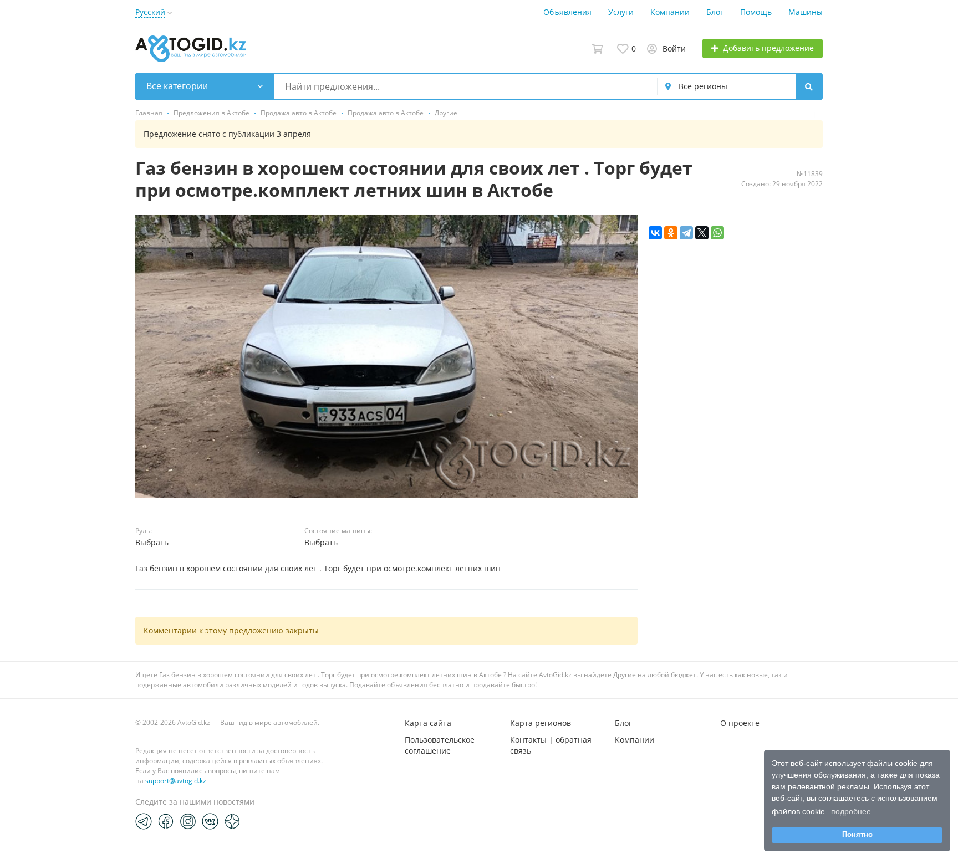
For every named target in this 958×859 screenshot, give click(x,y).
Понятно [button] (857, 834)
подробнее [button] (851, 811)
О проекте (740, 723)
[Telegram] (686, 232)
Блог (714, 12)
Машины (805, 12)
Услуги (621, 12)
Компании (670, 12)
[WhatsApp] (717, 232)
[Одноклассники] (670, 232)
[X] (702, 232)
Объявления (567, 12)
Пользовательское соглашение (440, 745)
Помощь (756, 12)
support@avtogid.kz (175, 780)
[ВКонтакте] (655, 232)
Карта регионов (540, 723)
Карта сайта (428, 723)
